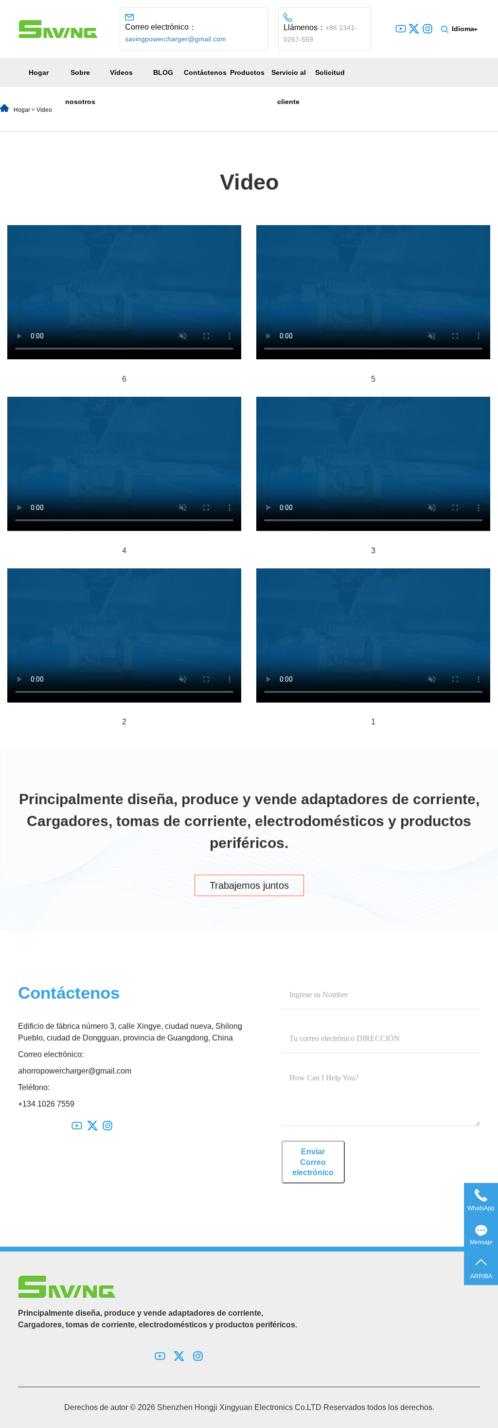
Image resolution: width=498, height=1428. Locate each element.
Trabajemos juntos (249, 885)
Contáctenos (205, 72)
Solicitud (330, 72)
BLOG (163, 72)
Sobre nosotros (80, 87)
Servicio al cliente (288, 87)
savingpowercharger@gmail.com (175, 39)
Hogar (39, 72)
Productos (247, 72)
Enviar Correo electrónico (313, 1162)
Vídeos (121, 72)
